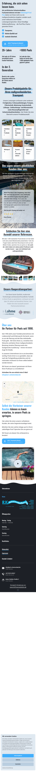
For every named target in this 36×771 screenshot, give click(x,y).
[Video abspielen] (18, 529)
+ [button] (4, 449)
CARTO (32, 467)
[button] (18, 457)
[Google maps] (18, 250)
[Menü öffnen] (31, 3)
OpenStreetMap (21, 467)
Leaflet (14, 467)
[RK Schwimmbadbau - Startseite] (12, 3)
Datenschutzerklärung (7, 768)
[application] (18, 457)
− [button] (4, 452)
